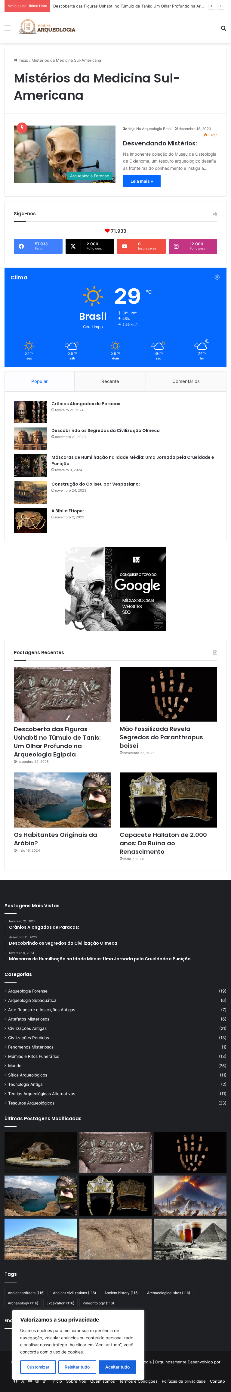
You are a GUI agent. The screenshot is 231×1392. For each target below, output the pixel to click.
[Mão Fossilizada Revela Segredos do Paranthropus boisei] (168, 694)
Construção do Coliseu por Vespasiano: (95, 484)
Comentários (186, 381)
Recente (110, 381)
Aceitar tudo (117, 1366)
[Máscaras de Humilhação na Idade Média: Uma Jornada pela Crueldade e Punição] (30, 465)
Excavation (60, 1303)
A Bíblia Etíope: (67, 511)
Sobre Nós (76, 1381)
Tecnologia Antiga (25, 1084)
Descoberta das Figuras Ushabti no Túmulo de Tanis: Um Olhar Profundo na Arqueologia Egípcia (57, 742)
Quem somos (102, 1381)
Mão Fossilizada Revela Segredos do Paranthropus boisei (106, 6)
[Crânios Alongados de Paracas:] (30, 412)
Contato (217, 1381)
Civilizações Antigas (27, 1028)
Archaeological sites (168, 1293)
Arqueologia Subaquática (32, 1000)
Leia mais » (142, 181)
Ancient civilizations (74, 1293)
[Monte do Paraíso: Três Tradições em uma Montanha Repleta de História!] (41, 1239)
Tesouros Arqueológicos (31, 1103)
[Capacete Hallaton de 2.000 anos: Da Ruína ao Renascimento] (168, 800)
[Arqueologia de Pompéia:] (190, 1196)
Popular (39, 381)
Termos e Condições (138, 1381)
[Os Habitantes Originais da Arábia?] (62, 800)
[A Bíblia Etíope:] (30, 520)
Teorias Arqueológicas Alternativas (41, 1093)
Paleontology (98, 1303)
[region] (78, 1345)
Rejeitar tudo (77, 1366)
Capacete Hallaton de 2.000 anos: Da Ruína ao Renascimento (163, 843)
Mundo (14, 1065)
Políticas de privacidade (184, 1381)
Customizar (38, 1366)
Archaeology (23, 1303)
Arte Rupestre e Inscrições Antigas (41, 1009)
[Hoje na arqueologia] (46, 28)
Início (22, 60)
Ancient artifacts (26, 1293)
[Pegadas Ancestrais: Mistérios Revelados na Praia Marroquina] (115, 1239)
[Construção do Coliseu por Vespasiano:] (30, 492)
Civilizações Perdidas (28, 1037)
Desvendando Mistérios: (160, 143)
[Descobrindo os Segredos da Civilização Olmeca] (30, 438)
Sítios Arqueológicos (27, 1075)
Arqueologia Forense (28, 991)
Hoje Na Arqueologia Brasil (150, 128)
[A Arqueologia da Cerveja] (190, 1239)
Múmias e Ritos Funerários (33, 1056)
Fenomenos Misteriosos (31, 1047)
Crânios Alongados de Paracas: (86, 404)
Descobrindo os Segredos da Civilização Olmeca (105, 430)
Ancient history (121, 1293)
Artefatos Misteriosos (28, 1019)
